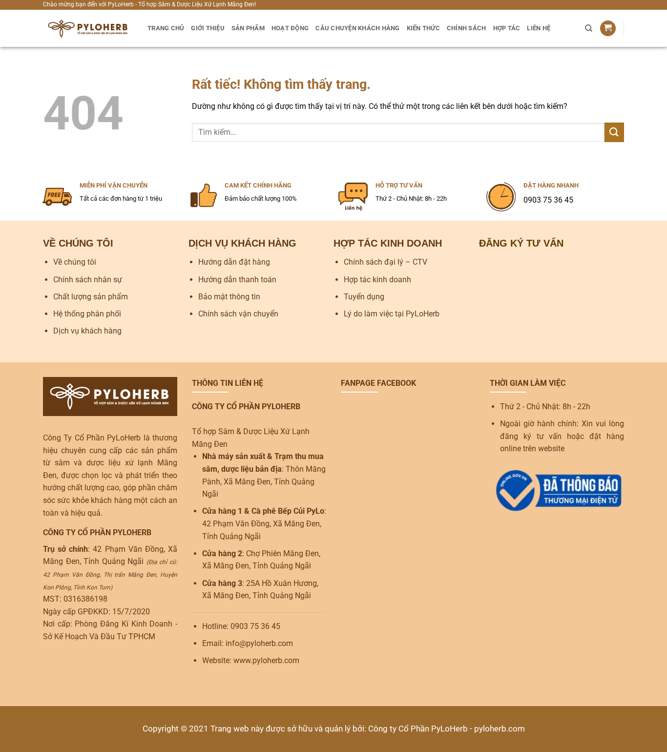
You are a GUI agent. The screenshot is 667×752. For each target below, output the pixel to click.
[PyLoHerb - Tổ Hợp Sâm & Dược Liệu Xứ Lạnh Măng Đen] (88, 28)
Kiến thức (423, 28)
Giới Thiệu (208, 28)
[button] (608, 29)
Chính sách (466, 28)
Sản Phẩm (248, 28)
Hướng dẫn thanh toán (237, 279)
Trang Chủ (165, 28)
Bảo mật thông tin (229, 296)
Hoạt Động (290, 28)
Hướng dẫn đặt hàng (234, 262)
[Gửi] (614, 132)
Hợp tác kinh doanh (377, 279)
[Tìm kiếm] (588, 28)
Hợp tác (507, 28)
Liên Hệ (538, 28)
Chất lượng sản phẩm (90, 296)
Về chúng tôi (74, 262)
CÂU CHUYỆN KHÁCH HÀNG (357, 28)
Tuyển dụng (364, 296)
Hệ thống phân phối (87, 313)
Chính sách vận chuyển (238, 313)
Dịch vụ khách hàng (87, 330)
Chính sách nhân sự (87, 279)
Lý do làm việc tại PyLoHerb (391, 313)
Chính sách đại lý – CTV (385, 262)
